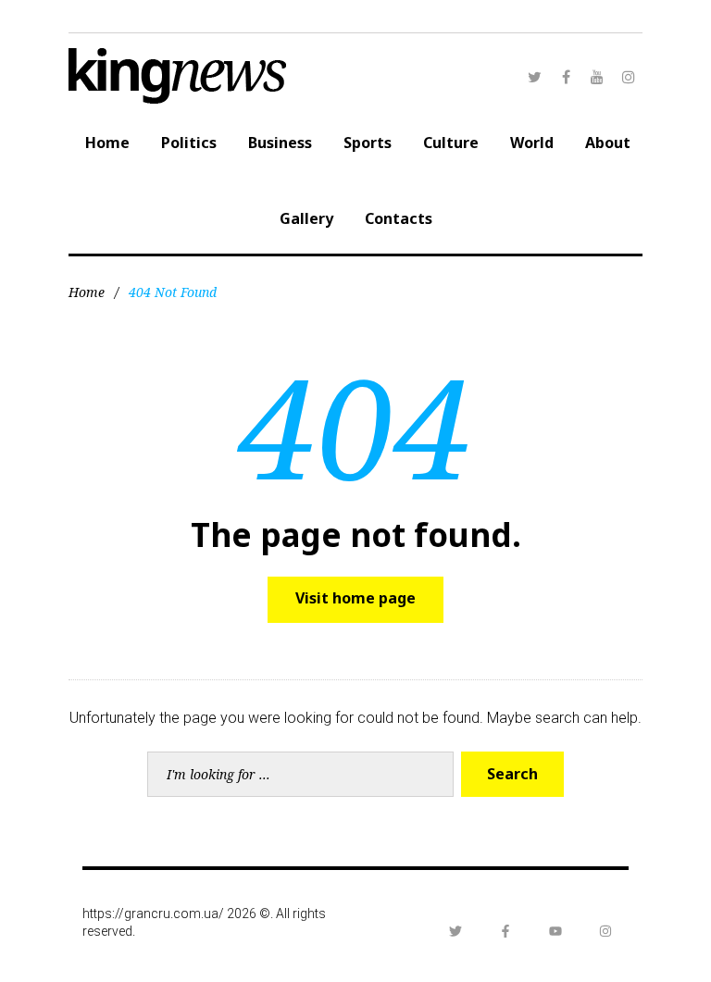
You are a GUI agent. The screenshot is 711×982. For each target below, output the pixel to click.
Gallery (306, 218)
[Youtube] (555, 931)
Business (280, 142)
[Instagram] (628, 77)
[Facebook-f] (505, 931)
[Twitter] (534, 77)
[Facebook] (566, 77)
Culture (451, 142)
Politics (189, 142)
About (607, 142)
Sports (367, 142)
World (532, 142)
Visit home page (355, 598)
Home (107, 142)
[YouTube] (597, 77)
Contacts (398, 218)
